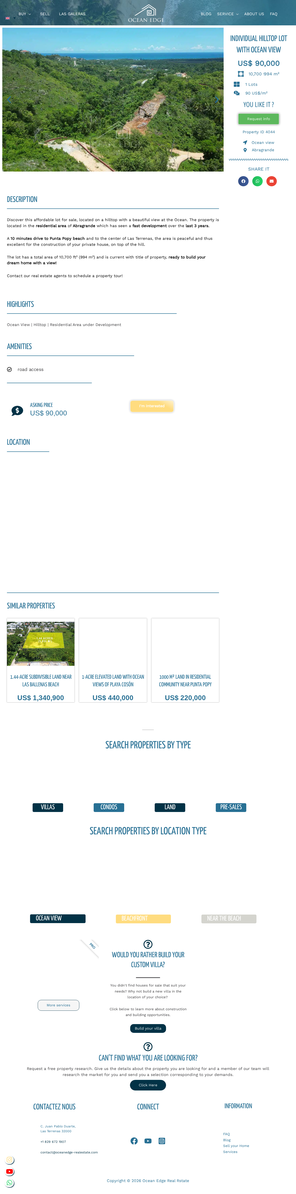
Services (230, 1152)
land (170, 807)
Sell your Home (236, 1146)
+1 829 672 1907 (53, 1142)
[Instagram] (162, 1141)
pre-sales (231, 807)
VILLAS (48, 807)
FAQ (226, 1134)
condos (109, 807)
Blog (227, 1140)
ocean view (49, 918)
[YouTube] (148, 1141)
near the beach (224, 918)
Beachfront (135, 918)
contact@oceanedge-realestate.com (69, 1152)
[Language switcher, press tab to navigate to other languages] (10, 18)
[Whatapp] (134, 1141)
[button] (28, 14)
